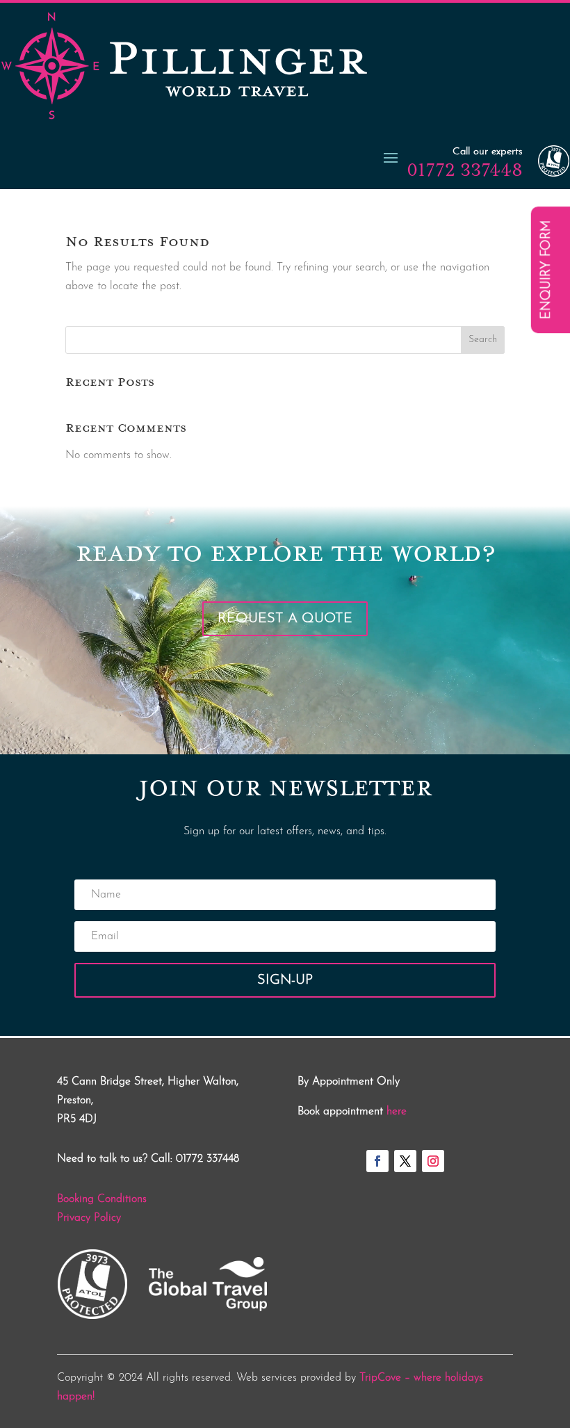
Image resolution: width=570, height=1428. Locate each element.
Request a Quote (285, 619)
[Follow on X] (405, 1161)
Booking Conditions (102, 1199)
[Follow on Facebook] (377, 1161)
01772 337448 (465, 169)
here (396, 1111)
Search (483, 339)
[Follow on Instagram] (433, 1161)
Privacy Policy (89, 1218)
